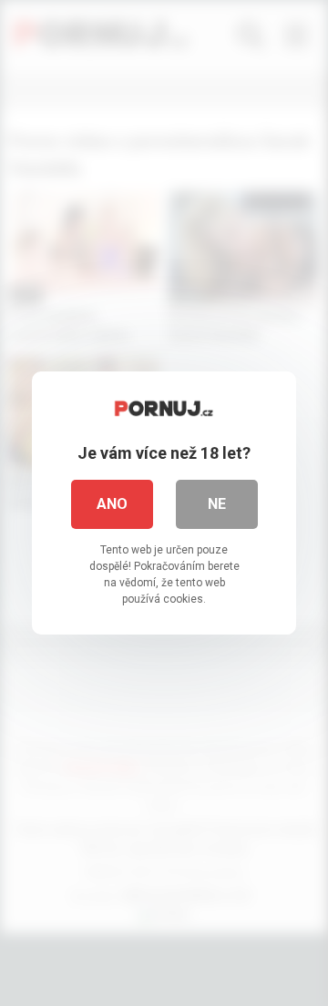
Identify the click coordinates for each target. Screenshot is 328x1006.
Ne (217, 504)
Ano (112, 504)
